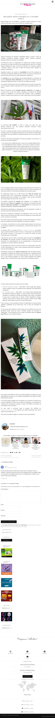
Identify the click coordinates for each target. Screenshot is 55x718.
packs (14, 411)
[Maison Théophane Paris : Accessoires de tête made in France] (36, 440)
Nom (2, 504)
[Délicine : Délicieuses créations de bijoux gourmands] (16, 440)
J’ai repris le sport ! (36, 456)
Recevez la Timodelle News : (27, 670)
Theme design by (48, 716)
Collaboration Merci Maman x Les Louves (5, 445)
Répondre (4, 478)
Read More (7, 540)
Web (17, 429)
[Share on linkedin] (20, 452)
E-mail (3, 510)
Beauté (25, 14)
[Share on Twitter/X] (14, 452)
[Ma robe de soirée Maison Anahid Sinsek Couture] (26, 440)
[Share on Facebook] (12, 452)
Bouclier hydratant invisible (10, 286)
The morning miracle (9, 292)
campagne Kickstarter (28, 230)
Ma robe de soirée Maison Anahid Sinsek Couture (26, 446)
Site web (3, 515)
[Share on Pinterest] (16, 452)
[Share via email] (11, 452)
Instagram (21, 429)
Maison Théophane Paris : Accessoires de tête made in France (36, 447)
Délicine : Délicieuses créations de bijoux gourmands (15, 446)
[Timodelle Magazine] (27, 4)
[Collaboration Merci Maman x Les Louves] (6, 440)
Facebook (28, 708)
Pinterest (28, 711)
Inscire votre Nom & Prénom (27, 664)
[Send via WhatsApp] (18, 452)
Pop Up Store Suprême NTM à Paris (9, 456)
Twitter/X (28, 701)
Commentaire (4, 489)
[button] (53, 1)
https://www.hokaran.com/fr (7, 410)
